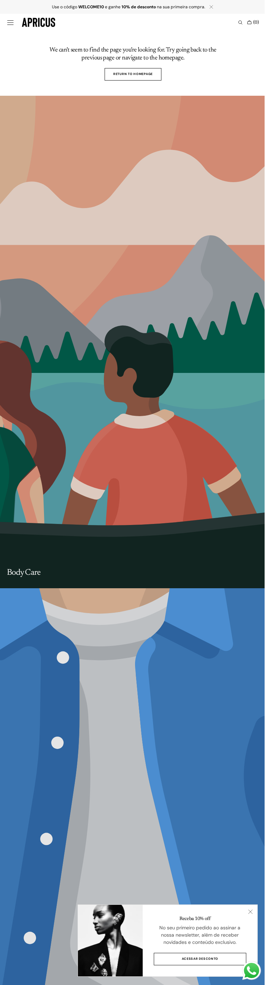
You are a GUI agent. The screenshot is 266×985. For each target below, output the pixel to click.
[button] (10, 22)
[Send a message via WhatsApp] (246, 971)
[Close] (245, 912)
